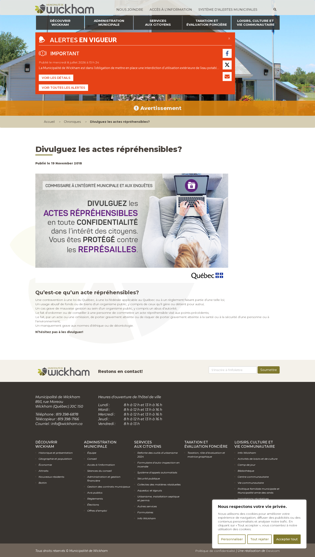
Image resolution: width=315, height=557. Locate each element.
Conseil (92, 458)
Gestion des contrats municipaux (108, 486)
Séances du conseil (99, 470)
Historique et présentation (56, 452)
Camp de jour (246, 464)
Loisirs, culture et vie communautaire (255, 23)
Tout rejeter (259, 539)
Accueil (49, 122)
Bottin (43, 482)
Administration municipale (109, 23)
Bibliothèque (246, 470)
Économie (45, 464)
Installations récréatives (253, 498)
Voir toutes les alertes (63, 88)
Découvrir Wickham (60, 23)
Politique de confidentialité (215, 551)
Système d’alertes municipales (227, 10)
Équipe (91, 452)
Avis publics (94, 492)
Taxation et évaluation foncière (206, 23)
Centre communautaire (253, 476)
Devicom (273, 551)
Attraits (43, 470)
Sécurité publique (148, 478)
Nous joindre (129, 10)
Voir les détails (56, 78)
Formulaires (145, 512)
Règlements (95, 498)
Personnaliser (232, 539)
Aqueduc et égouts (149, 490)
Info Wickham (146, 518)
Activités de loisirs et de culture (258, 458)
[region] (259, 524)
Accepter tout (287, 539)
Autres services (147, 506)
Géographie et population (55, 458)
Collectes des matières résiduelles (159, 484)
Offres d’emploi (97, 510)
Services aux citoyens (158, 23)
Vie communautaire (251, 482)
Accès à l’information (171, 10)
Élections (93, 504)
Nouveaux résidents (51, 476)
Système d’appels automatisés (157, 472)
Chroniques (72, 122)
